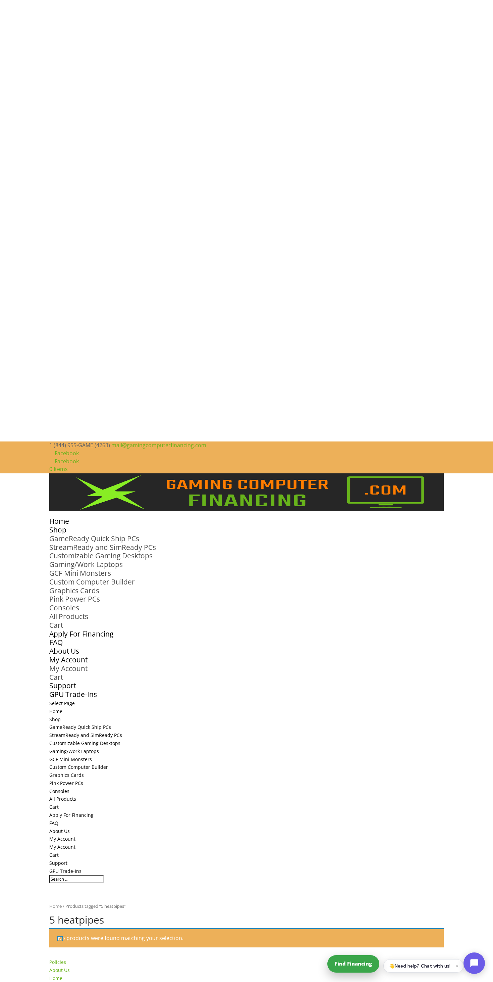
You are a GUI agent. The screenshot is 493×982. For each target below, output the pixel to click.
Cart (56, 625)
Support (58, 863)
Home (55, 711)
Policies (57, 962)
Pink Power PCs (74, 599)
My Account (68, 668)
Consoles (64, 607)
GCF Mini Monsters (80, 573)
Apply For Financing (81, 634)
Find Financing (353, 963)
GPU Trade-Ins (73, 694)
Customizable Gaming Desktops (101, 555)
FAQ (53, 823)
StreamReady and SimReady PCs (102, 547)
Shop (55, 719)
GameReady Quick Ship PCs (94, 538)
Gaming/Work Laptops (86, 564)
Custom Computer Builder (92, 582)
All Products (68, 616)
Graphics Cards (74, 590)
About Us (59, 831)
